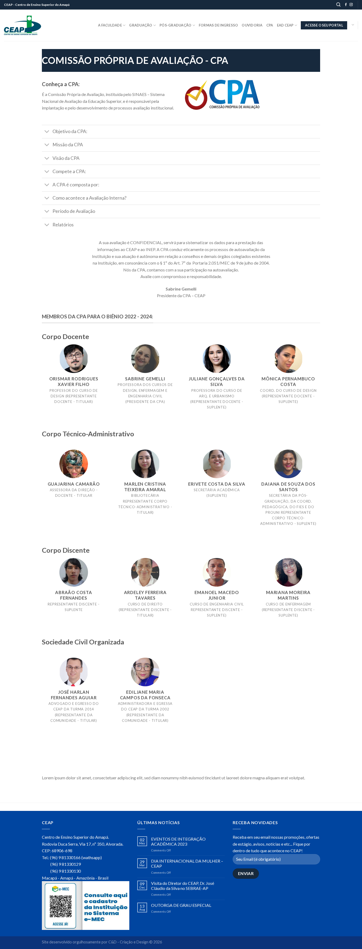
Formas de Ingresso (218, 25)
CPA (269, 25)
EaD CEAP (285, 25)
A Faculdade (110, 25)
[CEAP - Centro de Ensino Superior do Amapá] (22, 25)
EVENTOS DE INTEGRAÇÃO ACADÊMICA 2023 (178, 841)
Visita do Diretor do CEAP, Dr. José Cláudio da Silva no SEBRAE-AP (182, 886)
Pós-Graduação (175, 25)
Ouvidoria (252, 25)
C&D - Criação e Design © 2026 (135, 942)
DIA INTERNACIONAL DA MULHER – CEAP (187, 863)
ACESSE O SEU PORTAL (324, 25)
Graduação (140, 25)
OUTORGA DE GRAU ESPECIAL (181, 905)
